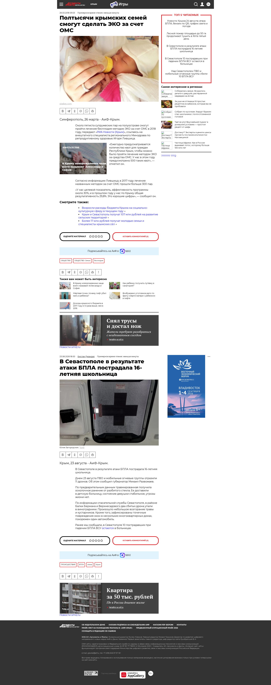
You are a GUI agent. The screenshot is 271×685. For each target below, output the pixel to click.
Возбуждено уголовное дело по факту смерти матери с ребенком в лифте (139, 295)
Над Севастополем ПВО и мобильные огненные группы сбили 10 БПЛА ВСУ (186, 74)
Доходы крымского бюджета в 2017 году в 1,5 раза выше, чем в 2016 (88, 305)
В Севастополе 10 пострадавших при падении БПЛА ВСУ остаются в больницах (186, 61)
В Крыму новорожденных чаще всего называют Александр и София (88, 285)
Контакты (181, 625)
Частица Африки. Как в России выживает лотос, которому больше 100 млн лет (192, 145)
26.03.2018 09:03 (67, 13)
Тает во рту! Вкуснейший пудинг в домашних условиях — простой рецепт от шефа (191, 124)
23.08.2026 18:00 (67, 356)
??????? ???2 (168, 155)
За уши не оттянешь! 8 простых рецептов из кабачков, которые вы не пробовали (193, 103)
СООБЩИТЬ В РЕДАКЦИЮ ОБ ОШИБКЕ (99, 631)
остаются (108, 528)
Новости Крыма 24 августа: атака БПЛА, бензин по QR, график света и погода (186, 24)
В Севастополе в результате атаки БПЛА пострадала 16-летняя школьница (186, 49)
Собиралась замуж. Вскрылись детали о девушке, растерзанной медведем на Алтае (191, 93)
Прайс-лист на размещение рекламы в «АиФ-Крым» (107, 628)
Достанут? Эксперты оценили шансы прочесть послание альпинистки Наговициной (193, 135)
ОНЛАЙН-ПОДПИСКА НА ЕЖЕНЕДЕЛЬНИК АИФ (129, 625)
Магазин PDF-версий (163, 625)
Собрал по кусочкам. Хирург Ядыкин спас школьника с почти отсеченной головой (193, 114)
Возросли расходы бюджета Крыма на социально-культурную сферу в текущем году (113, 209)
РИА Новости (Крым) (110, 132)
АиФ (82, 447)
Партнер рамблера (108, 673)
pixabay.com (66, 103)
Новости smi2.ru (70, 347)
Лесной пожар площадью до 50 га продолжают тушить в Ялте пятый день (186, 36)
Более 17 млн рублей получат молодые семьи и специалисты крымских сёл (111, 222)
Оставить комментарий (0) (136, 237)
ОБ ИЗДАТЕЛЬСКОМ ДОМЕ (93, 625)
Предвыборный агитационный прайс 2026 (157, 628)
